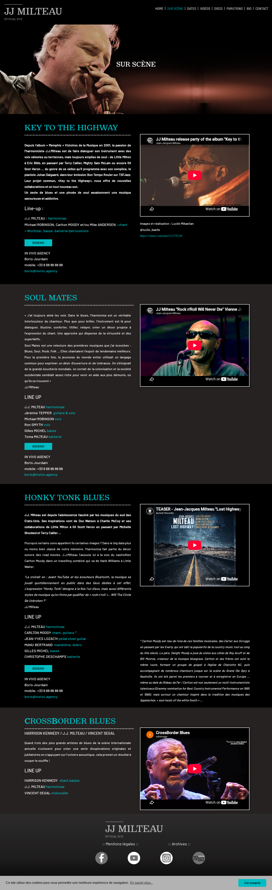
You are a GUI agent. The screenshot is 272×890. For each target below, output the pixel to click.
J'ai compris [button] (252, 882)
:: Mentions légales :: (120, 843)
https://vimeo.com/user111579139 (161, 236)
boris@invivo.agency (41, 271)
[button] (38, 242)
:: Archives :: (179, 843)
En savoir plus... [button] (141, 882)
